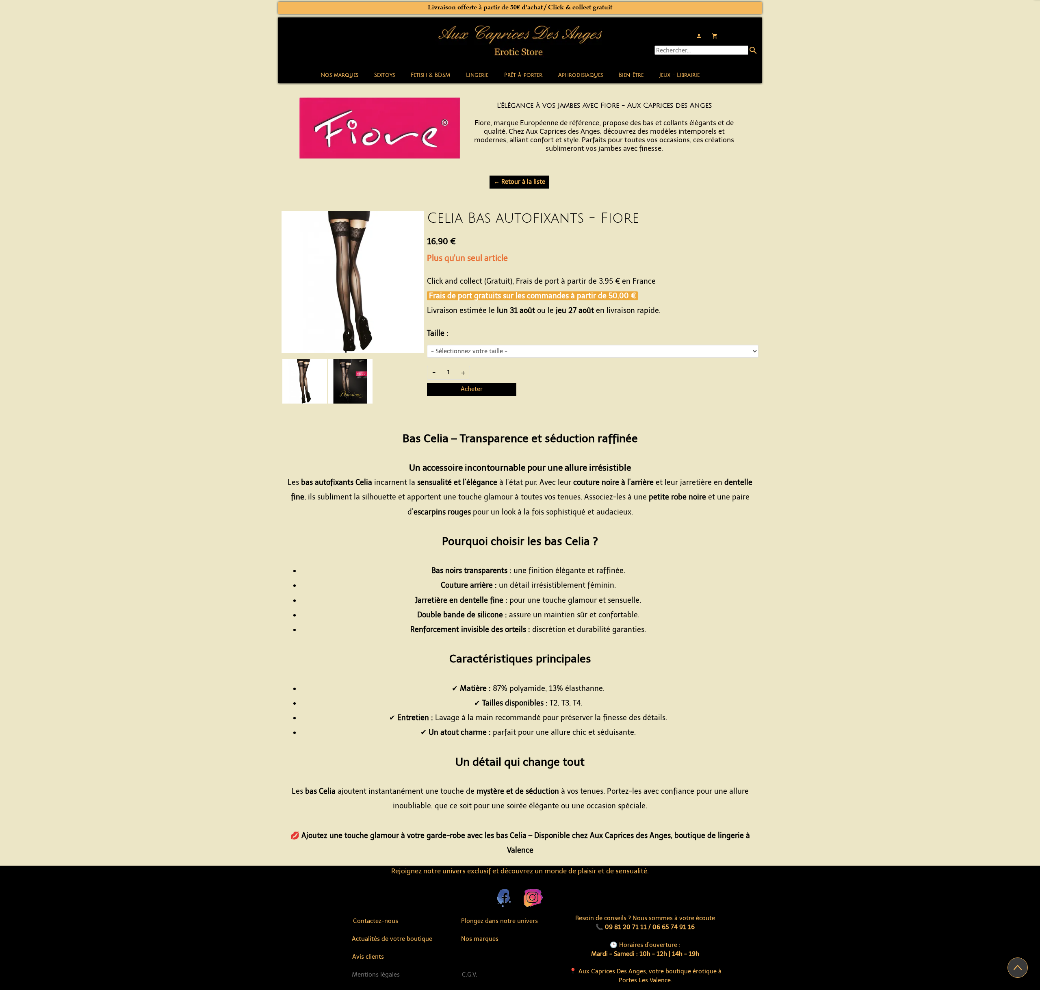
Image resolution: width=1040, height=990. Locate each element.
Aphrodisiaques (580, 75)
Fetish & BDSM (430, 75)
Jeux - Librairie (679, 75)
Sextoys (384, 75)
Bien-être (631, 75)
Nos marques (339, 75)
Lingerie (477, 75)
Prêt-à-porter (523, 75)
